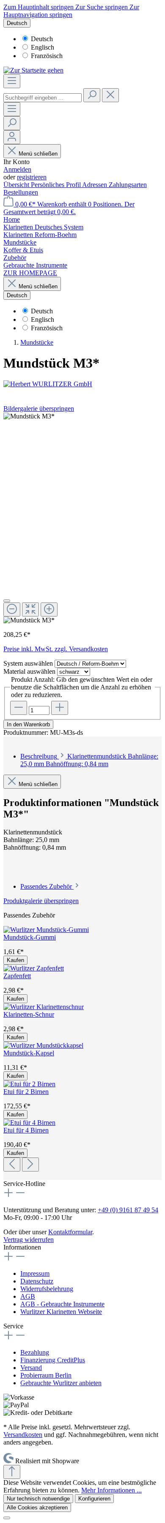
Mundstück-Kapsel (28, 1053)
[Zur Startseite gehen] (33, 70)
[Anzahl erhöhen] (59, 708)
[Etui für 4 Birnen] (29, 1122)
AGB (27, 1296)
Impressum (35, 1273)
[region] (82, 518)
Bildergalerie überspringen (38, 408)
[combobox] (42, 97)
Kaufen (15, 960)
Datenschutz (36, 1281)
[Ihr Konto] (11, 137)
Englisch (42, 47)
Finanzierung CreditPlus (52, 1360)
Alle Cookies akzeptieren (37, 1507)
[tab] (89, 760)
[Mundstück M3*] (29, 416)
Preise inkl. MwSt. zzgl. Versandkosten (55, 649)
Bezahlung (34, 1352)
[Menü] (11, 81)
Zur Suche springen (102, 7)
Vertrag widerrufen (28, 1239)
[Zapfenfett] (33, 968)
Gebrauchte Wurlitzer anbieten (61, 1382)
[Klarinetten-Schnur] (43, 1006)
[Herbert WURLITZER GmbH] (82, 384)
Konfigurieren (94, 1498)
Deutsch (42, 38)
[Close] (6, 601)
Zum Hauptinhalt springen (39, 7)
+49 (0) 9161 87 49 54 (128, 1209)
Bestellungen (20, 192)
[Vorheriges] (11, 1165)
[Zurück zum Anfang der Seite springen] (11, 1472)
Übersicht (17, 184)
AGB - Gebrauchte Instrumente (62, 1304)
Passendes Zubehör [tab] (47, 886)
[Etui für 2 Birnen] (29, 1084)
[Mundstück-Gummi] (46, 929)
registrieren (32, 177)
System (28, 663)
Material (29, 671)
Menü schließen (38, 154)
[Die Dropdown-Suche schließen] (110, 95)
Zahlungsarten (128, 184)
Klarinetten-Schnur (28, 1014)
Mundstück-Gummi (29, 937)
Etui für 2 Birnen (26, 1091)
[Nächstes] (30, 1165)
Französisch (47, 55)
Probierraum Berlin (46, 1375)
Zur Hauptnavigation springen (71, 10)
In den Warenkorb (28, 724)
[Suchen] (91, 95)
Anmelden (17, 169)
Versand (31, 1367)
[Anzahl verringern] (18, 708)
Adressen (95, 184)
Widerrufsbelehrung (46, 1288)
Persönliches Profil (56, 184)
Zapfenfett (17, 975)
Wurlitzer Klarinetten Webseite (61, 1311)
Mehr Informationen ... (111, 1490)
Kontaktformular (70, 1232)
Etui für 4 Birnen (26, 1130)
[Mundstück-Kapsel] (43, 1045)
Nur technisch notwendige (38, 1498)
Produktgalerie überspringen (41, 900)
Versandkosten (22, 1434)
